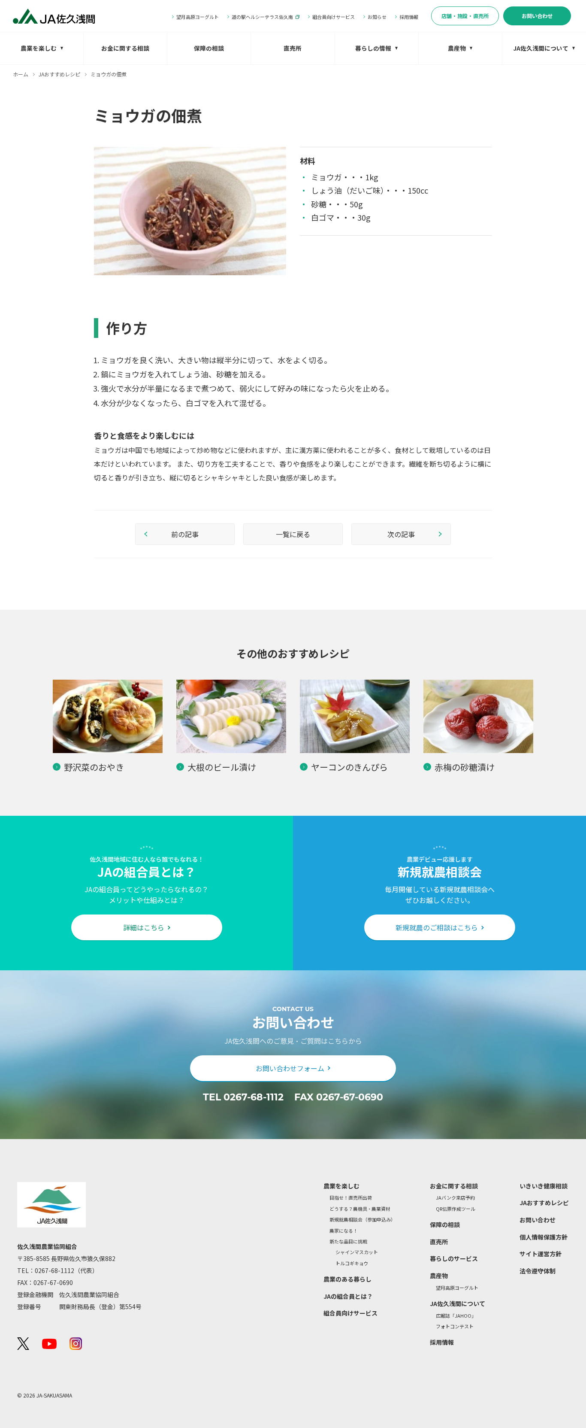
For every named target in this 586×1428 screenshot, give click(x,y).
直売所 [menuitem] (293, 48)
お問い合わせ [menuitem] (537, 16)
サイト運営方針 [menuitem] (541, 1253)
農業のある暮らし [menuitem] (347, 1279)
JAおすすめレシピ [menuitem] (544, 1202)
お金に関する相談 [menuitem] (125, 48)
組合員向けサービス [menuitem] (333, 16)
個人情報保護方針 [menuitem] (544, 1237)
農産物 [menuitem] (457, 48)
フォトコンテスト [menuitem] (455, 1326)
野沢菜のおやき (94, 767)
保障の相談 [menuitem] (209, 48)
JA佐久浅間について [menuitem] (540, 48)
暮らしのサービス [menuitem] (454, 1258)
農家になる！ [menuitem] (343, 1230)
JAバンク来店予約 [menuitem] (455, 1197)
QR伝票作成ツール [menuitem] (455, 1209)
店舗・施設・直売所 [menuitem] (465, 16)
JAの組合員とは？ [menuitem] (348, 1296)
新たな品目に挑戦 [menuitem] (348, 1241)
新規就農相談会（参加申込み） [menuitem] (362, 1219)
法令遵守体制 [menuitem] (538, 1271)
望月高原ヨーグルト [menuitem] (197, 16)
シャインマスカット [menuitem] (356, 1252)
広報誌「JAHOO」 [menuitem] (456, 1316)
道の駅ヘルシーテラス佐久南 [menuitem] (262, 16)
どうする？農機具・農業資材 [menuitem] (359, 1209)
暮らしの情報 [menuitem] (373, 48)
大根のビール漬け (221, 767)
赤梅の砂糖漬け (465, 767)
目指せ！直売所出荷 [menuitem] (350, 1197)
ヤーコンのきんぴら (349, 767)
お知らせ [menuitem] (377, 16)
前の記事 (185, 534)
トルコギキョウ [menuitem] (352, 1263)
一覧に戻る (293, 534)
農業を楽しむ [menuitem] (39, 48)
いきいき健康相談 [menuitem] (544, 1186)
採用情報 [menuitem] (408, 16)
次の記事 (401, 534)
